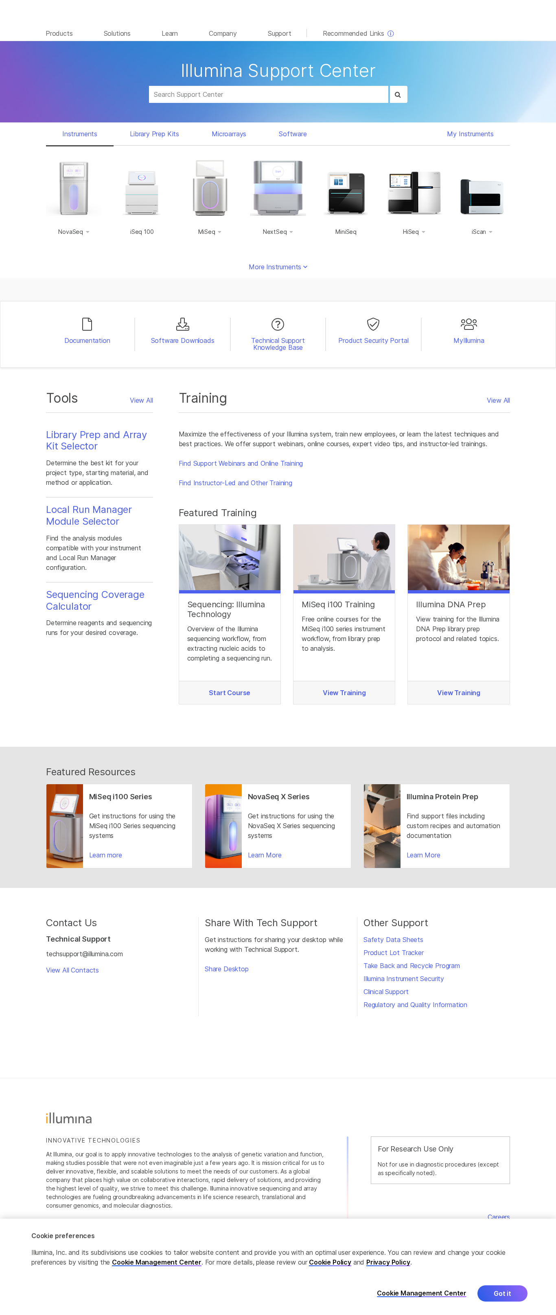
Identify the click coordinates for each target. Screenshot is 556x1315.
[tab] (80, 133)
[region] (278, 1267)
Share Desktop (227, 969)
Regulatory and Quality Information (415, 1005)
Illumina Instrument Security (403, 979)
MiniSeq (346, 231)
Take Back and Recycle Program (411, 966)
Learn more (105, 855)
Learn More (265, 855)
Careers (499, 1217)
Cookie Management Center (156, 1262)
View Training (344, 693)
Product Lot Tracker (393, 953)
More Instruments (276, 267)
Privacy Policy (388, 1262)
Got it (502, 1293)
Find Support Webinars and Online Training (241, 463)
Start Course (229, 693)
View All (141, 400)
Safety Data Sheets (393, 940)
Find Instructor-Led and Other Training (235, 483)
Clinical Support (386, 992)
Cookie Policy (330, 1262)
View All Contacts (72, 970)
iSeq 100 (142, 231)
